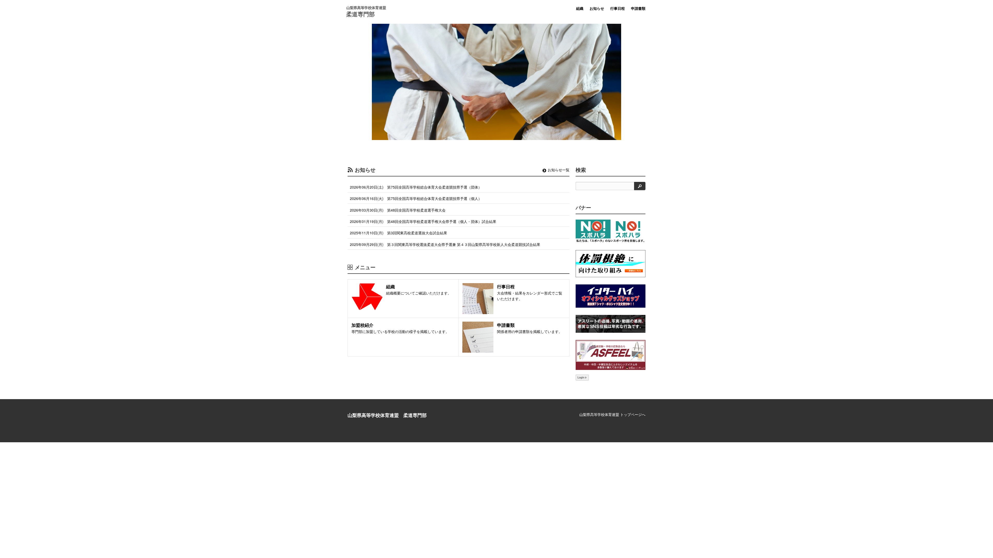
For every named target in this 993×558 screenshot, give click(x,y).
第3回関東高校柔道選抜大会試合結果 (417, 232)
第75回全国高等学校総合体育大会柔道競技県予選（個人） (434, 198)
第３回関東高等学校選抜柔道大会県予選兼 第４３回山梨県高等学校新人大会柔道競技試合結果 (463, 244)
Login (580, 377)
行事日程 (617, 8)
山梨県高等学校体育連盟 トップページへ (612, 414)
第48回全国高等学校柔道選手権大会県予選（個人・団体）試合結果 (441, 221)
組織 (579, 8)
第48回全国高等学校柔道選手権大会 (416, 210)
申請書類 (638, 8)
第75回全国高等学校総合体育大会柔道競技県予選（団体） (434, 187)
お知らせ (597, 8)
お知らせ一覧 (558, 169)
